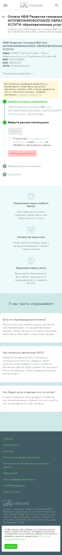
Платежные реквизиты (17, 73)
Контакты (8, 451)
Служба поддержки (14, 485)
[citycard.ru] (31, 5)
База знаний (10, 473)
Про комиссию (11, 491)
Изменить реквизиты (30, 94)
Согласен (10, 546)
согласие (40, 142)
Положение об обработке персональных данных (26, 465)
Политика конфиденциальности (21, 457)
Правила (8, 438)
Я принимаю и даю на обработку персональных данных (32, 141)
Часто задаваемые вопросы (19, 479)
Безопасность (11, 444)
